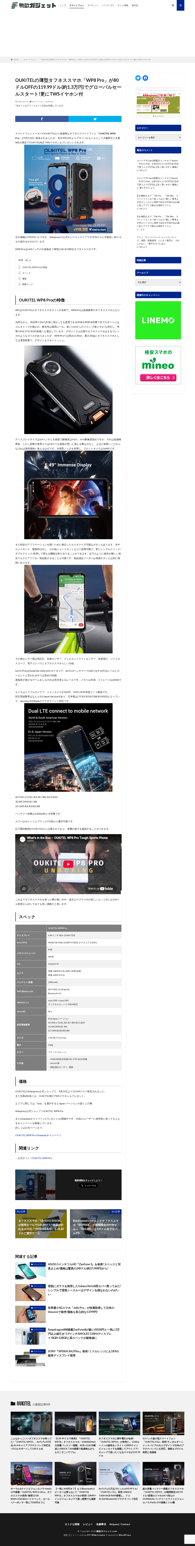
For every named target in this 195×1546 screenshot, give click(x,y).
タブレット (93, 5)
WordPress (125, 1535)
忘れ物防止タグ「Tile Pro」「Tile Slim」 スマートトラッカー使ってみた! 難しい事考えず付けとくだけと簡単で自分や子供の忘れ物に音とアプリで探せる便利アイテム (158, 200)
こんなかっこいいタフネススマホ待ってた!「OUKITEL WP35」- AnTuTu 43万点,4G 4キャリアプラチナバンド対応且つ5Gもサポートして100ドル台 (31, 1443)
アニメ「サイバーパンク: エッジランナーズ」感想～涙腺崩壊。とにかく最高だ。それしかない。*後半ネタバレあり (158, 240)
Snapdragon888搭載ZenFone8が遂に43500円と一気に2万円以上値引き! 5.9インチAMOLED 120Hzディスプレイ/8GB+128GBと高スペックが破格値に (84, 1333)
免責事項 (101, 1524)
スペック (25, 273)
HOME (16, 59)
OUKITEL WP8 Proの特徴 (33, 267)
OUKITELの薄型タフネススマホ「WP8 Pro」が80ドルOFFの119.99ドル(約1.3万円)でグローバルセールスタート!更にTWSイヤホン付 (96, 59)
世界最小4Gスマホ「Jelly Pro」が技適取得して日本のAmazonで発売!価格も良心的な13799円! (81, 1309)
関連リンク (26, 284)
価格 (23, 278)
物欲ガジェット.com (106, 1531)
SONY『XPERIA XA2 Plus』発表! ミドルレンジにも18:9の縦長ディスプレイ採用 (83, 1353)
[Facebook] (41, 119)
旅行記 (135, 5)
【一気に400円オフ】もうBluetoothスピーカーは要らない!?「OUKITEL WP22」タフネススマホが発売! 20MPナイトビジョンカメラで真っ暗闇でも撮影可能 (75, 1495)
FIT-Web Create (96, 1535)
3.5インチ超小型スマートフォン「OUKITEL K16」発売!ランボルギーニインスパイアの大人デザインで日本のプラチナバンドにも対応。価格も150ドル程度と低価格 (163, 1445)
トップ (62, 5)
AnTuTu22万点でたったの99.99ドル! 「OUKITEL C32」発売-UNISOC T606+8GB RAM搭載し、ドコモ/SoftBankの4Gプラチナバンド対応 (118, 1493)
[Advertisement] (97, 33)
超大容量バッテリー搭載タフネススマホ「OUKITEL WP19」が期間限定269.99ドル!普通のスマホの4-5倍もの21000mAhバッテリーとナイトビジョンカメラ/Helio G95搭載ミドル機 (163, 1495)
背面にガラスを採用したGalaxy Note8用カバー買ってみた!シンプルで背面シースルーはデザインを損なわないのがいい (84, 1290)
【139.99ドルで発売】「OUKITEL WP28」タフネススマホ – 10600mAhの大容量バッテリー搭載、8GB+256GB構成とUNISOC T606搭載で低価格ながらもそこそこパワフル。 (75, 1445)
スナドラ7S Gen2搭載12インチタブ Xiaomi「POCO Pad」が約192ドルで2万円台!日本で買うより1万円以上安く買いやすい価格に (158, 163)
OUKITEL (49, 101)
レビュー (88, 1524)
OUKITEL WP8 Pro (41, 1158)
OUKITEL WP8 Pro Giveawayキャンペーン (38, 1135)
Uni (141, 170)
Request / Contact (120, 1524)
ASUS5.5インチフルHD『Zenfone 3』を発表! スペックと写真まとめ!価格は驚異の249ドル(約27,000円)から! (84, 1266)
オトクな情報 (72, 1524)
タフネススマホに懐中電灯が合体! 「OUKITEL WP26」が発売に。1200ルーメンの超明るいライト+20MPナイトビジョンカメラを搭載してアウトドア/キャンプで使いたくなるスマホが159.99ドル (119, 1447)
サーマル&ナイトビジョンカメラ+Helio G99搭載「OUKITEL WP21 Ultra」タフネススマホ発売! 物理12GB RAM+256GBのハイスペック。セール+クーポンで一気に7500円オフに (31, 1495)
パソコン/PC (108, 5)
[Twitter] (95, 119)
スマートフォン (76, 5)
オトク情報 (123, 5)
